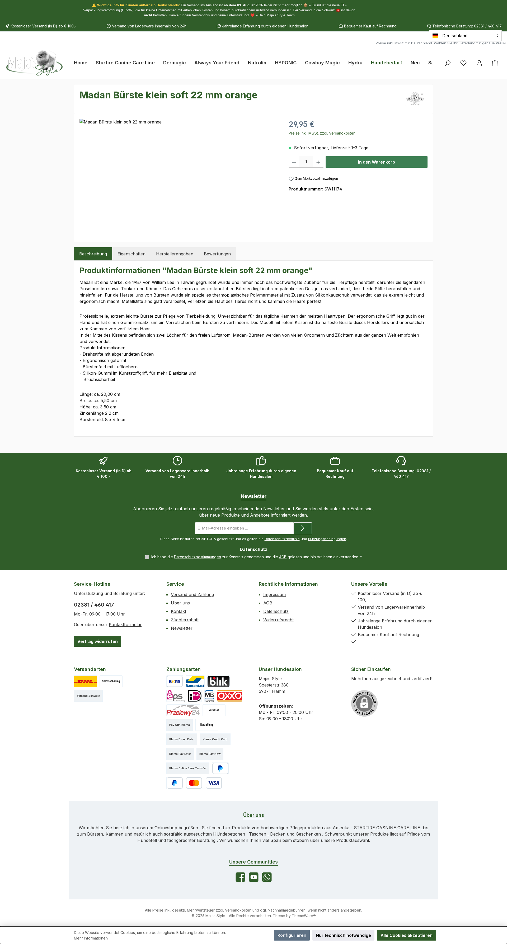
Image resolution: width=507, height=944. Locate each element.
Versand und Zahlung (192, 594)
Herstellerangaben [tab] (174, 253)
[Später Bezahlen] (174, 783)
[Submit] (302, 528)
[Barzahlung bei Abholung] (206, 725)
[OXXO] (229, 696)
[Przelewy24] (183, 710)
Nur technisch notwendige (343, 935)
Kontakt (178, 611)
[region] (178, 175)
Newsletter (182, 628)
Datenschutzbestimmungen (197, 557)
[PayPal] (220, 768)
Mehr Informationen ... (92, 938)
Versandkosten (238, 910)
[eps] (175, 696)
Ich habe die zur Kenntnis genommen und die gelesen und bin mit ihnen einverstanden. (256, 557)
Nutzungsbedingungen (327, 539)
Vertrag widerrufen (97, 641)
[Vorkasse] (214, 710)
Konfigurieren (292, 935)
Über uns (180, 603)
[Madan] (415, 99)
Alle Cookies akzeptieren (407, 935)
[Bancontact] (195, 681)
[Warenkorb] (495, 63)
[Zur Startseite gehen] (34, 62)
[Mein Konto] (479, 63)
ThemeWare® (304, 915)
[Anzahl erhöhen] (318, 162)
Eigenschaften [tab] (131, 253)
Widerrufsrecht (278, 619)
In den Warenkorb (376, 162)
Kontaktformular (125, 624)
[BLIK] (218, 681)
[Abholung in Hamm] (111, 681)
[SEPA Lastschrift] (174, 681)
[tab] (93, 253)
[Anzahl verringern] (294, 162)
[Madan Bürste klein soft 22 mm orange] (178, 175)
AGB (283, 557)
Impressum (274, 594)
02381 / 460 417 (94, 605)
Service (175, 584)
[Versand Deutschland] (85, 681)
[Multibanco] (209, 696)
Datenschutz (276, 611)
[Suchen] (447, 63)
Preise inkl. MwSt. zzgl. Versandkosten (322, 133)
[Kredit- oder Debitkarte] (204, 783)
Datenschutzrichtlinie (282, 539)
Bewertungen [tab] (217, 253)
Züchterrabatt (185, 619)
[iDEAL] (195, 696)
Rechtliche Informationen (288, 584)
